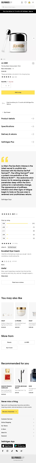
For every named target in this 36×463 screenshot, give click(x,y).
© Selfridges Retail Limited (18, 460)
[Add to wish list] (33, 63)
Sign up (31, 11)
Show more (4, 276)
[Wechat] (16, 451)
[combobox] (19, 7)
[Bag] (29, 2)
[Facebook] (2, 451)
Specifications (7, 126)
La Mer (4, 166)
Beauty (9, 342)
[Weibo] (21, 451)
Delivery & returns (9, 134)
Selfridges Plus (7, 142)
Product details (8, 118)
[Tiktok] (12, 451)
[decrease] (3, 85)
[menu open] (33, 2)
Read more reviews (18, 282)
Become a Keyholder (8, 411)
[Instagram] (7, 451)
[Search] (3, 7)
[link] (7, 324)
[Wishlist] (25, 2)
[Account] (22, 2)
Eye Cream (7, 112)
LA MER (4, 63)
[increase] (8, 85)
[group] (18, 315)
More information (6, 68)
